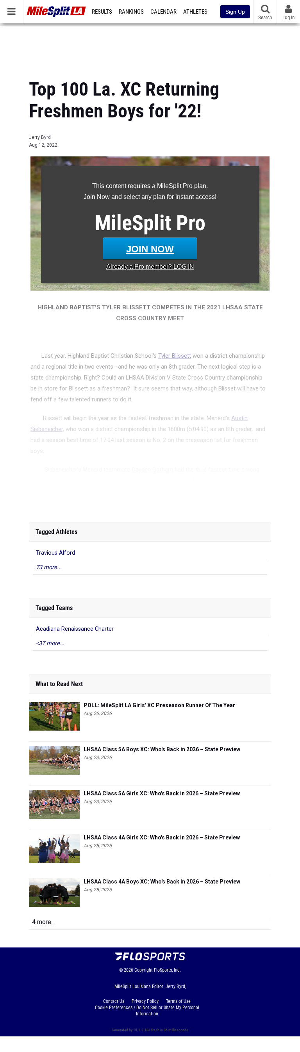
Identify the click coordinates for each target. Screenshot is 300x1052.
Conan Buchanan (100, 499)
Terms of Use (178, 1001)
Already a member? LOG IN (150, 266)
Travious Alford (55, 553)
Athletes (195, 11)
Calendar (163, 11)
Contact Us (113, 1001)
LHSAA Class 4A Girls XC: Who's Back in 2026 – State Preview (162, 837)
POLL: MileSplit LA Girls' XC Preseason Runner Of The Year (159, 705)
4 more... (43, 922)
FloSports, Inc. (167, 970)
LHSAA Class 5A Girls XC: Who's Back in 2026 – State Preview (162, 793)
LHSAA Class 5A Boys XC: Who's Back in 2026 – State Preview (162, 749)
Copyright (143, 970)
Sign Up (235, 12)
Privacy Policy (145, 1001)
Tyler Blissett (174, 355)
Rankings (131, 11)
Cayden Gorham (152, 469)
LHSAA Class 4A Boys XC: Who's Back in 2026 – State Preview (162, 881)
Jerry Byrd (40, 137)
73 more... (49, 567)
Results (102, 11)
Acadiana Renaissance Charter (75, 629)
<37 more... (50, 643)
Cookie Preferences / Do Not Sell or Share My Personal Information (147, 1011)
